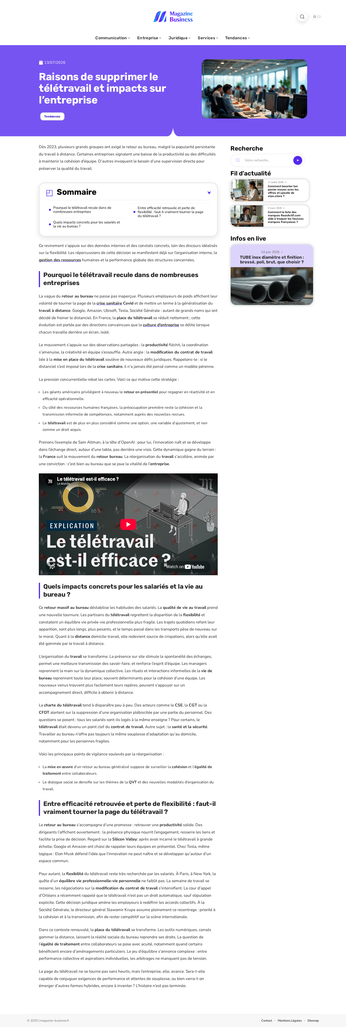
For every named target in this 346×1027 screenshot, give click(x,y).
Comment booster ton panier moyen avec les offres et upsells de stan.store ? (283, 191)
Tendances (52, 116)
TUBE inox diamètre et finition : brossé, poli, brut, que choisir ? (272, 260)
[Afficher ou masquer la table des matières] (154, 193)
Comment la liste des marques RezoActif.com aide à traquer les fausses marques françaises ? (286, 217)
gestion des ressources (60, 260)
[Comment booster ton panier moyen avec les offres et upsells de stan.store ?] (247, 190)
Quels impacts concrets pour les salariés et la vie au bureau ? (86, 224)
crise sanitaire (109, 303)
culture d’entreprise (161, 325)
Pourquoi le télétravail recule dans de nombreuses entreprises (82, 209)
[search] (302, 16)
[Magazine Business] (173, 16)
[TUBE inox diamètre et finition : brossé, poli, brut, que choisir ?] (272, 286)
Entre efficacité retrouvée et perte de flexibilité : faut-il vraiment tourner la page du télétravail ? (170, 212)
